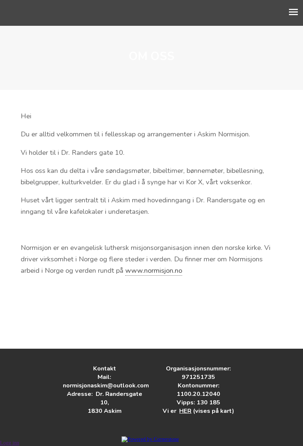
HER (185, 411)
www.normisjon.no (153, 270)
